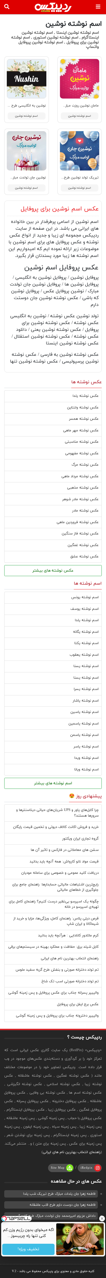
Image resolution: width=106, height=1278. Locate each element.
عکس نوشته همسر (84, 418)
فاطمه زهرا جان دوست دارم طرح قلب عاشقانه (63, 1205)
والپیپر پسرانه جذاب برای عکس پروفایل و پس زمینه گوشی (53, 992)
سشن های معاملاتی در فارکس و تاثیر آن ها (65, 850)
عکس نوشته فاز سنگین (80, 533)
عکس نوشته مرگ (85, 464)
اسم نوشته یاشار (86, 700)
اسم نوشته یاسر (86, 746)
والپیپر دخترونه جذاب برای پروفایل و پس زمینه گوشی (57, 1015)
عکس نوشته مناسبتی (82, 441)
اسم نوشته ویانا (86, 769)
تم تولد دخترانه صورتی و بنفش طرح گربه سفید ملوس (57, 969)
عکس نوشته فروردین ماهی (78, 522)
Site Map (58, 1168)
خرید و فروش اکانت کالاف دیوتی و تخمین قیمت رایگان (56, 827)
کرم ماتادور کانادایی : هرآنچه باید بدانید (68, 935)
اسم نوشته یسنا (86, 666)
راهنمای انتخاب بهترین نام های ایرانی (70, 958)
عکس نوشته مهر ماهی (81, 430)
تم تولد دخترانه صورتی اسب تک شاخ (70, 981)
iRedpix (87, 1168)
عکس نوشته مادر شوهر (80, 499)
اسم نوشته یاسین (84, 712)
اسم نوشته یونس (85, 597)
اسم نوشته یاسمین (83, 723)
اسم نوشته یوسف (84, 609)
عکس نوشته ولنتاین (83, 407)
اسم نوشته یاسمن (84, 735)
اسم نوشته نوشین (79, 116)
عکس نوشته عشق (84, 556)
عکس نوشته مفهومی (82, 453)
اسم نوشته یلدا (87, 620)
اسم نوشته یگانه (86, 631)
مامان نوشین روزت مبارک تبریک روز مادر (69, 105)
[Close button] (102, 1218)
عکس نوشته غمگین (83, 545)
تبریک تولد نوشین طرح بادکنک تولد (72, 177)
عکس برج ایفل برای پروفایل (78, 1004)
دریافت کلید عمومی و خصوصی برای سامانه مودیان (60, 873)
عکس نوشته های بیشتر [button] (53, 570)
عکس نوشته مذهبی (83, 487)
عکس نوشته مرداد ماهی (80, 476)
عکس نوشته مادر (85, 510)
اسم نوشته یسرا (86, 689)
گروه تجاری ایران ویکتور (80, 838)
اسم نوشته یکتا (86, 643)
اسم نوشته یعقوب (84, 654)
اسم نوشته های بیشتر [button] (53, 783)
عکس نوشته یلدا (86, 396)
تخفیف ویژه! (28, 1249)
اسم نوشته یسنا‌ (86, 677)
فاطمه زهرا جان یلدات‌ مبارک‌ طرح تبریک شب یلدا (59, 1194)
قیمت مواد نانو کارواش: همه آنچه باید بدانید (64, 861)
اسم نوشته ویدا (86, 758)
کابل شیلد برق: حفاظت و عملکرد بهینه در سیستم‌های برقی (53, 946)
